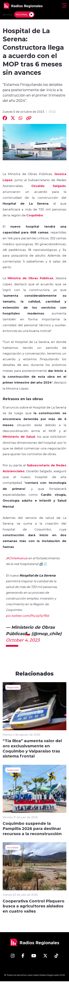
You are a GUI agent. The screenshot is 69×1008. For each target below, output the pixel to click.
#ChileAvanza (17, 558)
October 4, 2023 (23, 640)
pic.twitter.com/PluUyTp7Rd (27, 616)
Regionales (13, 687)
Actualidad (12, 847)
